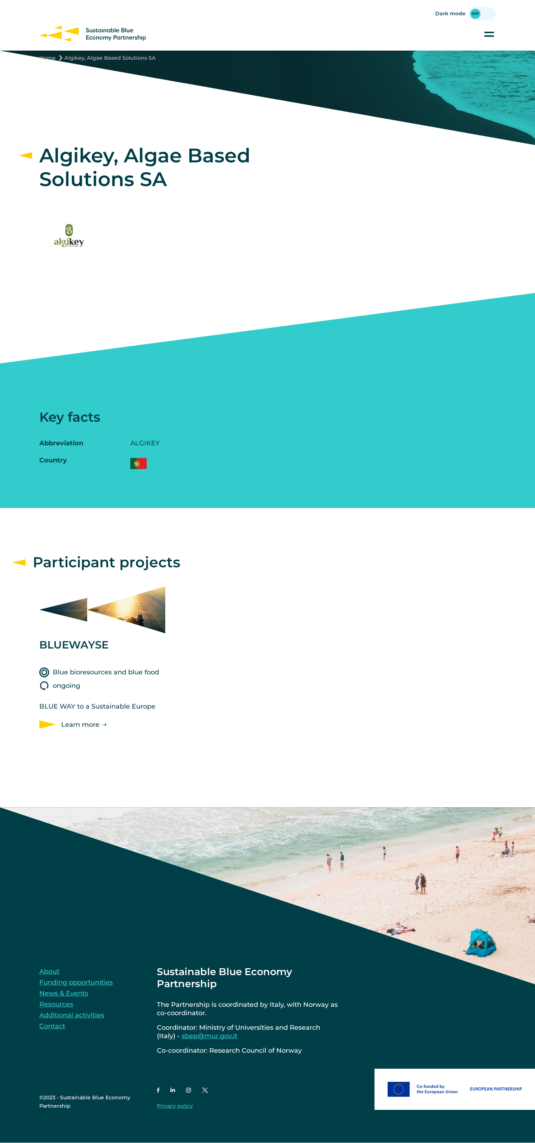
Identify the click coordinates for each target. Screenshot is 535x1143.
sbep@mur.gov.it (209, 1036)
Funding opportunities (76, 982)
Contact (52, 1026)
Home (47, 58)
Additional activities (71, 1015)
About (49, 971)
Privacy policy (175, 1106)
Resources (56, 1004)
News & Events (63, 993)
